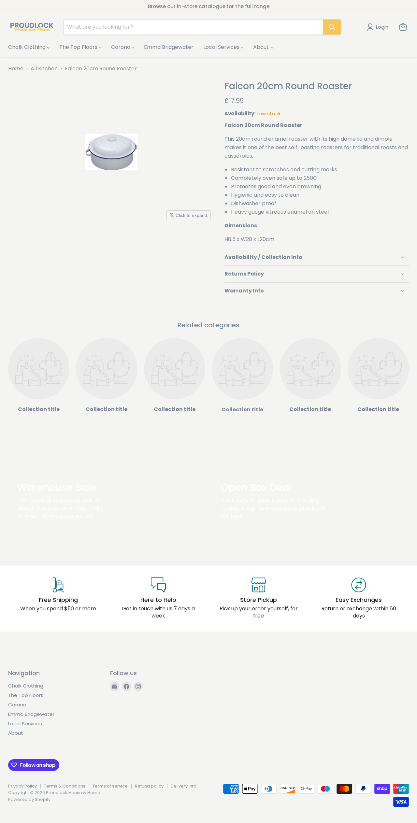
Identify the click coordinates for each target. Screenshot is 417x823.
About (261, 47)
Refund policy (149, 786)
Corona (121, 47)
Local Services (222, 47)
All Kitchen (44, 69)
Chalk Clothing (27, 47)
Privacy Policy (22, 786)
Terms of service (110, 786)
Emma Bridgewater (169, 47)
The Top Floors (79, 47)
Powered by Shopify (29, 799)
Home (15, 69)
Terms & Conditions (64, 786)
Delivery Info (183, 786)
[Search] (332, 27)
